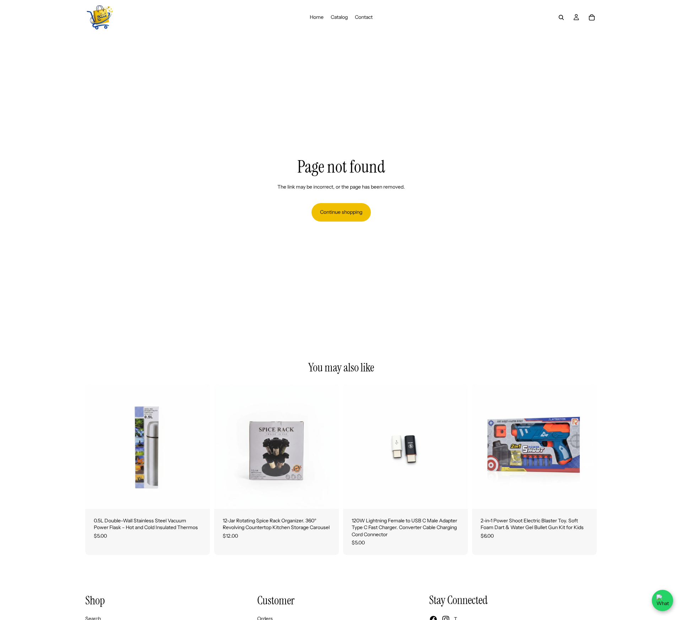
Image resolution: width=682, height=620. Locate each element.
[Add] (199, 497)
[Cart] (592, 17)
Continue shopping (341, 212)
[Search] (561, 17)
